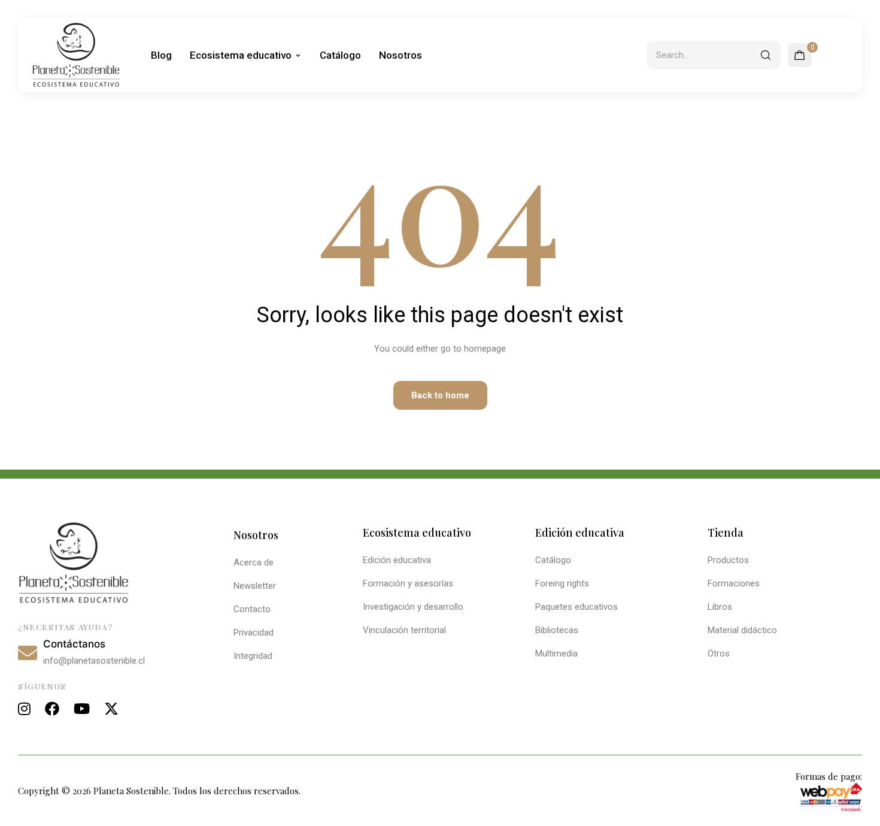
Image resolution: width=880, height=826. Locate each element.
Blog (161, 55)
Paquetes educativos (576, 606)
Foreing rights (562, 583)
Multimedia (556, 653)
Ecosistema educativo (241, 55)
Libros (720, 606)
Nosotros (400, 55)
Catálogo (340, 55)
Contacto (252, 609)
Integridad (252, 655)
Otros (719, 653)
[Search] (766, 55)
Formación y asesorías (408, 583)
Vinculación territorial (404, 630)
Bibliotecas (556, 630)
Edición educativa (397, 560)
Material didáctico (742, 630)
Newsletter (254, 585)
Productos (728, 560)
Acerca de (253, 562)
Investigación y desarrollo (413, 606)
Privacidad (253, 632)
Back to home (440, 395)
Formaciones (734, 583)
